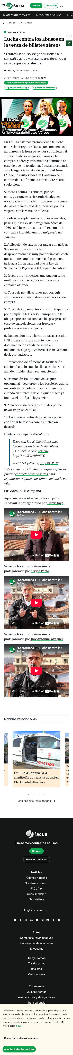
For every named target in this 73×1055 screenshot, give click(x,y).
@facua (43, 451)
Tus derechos (36, 963)
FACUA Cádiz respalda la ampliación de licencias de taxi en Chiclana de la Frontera (36, 777)
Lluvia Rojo (55, 503)
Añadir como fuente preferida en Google (26, 82)
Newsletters (36, 899)
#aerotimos (43, 441)
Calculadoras (36, 974)
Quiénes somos (36, 991)
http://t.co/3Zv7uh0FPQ (28, 456)
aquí (18, 1025)
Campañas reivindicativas (36, 937)
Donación (51, 5)
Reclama (36, 968)
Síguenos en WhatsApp (17, 87)
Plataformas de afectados (36, 943)
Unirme (36, 5)
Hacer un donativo (36, 859)
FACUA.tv (36, 888)
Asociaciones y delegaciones (36, 997)
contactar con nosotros (31, 474)
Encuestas (36, 948)
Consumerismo (36, 894)
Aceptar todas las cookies (19, 1049)
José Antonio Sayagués (47, 639)
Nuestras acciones (36, 883)
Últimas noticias (36, 877)
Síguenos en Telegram (44, 87)
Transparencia (36, 1002)
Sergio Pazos (40, 571)
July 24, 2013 (49, 463)
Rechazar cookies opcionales (21, 1038)
